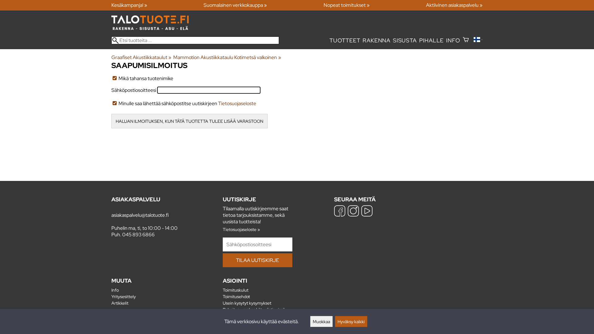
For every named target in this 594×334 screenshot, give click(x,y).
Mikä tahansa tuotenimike (145, 78)
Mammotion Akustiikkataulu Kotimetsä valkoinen (227, 57)
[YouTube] (366, 211)
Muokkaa (321, 321)
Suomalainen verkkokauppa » (235, 5)
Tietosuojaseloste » (241, 229)
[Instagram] (353, 211)
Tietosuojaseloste (237, 103)
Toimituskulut (235, 290)
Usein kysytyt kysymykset (247, 303)
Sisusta (405, 40)
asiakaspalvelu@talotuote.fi (140, 215)
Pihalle (431, 40)
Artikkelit (119, 303)
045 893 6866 (138, 234)
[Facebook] (339, 211)
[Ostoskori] (466, 40)
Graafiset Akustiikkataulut (141, 57)
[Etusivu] (150, 28)
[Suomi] (478, 40)
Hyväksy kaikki (351, 321)
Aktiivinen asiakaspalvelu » (454, 5)
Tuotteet (344, 40)
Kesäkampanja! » (129, 5)
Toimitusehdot (236, 296)
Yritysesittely (123, 296)
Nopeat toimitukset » (347, 5)
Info (453, 40)
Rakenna (376, 40)
